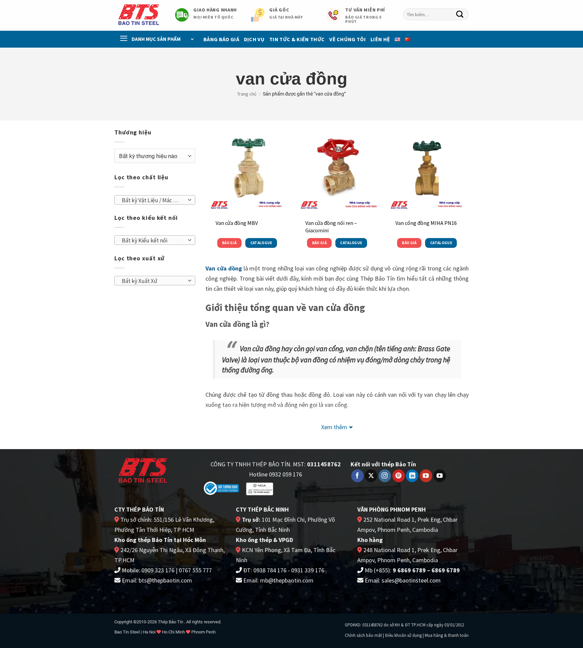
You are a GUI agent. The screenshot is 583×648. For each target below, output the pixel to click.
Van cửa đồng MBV (237, 222)
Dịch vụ (254, 39)
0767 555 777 (195, 570)
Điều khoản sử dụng (403, 635)
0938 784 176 (269, 570)
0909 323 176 (157, 570)
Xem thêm (334, 427)
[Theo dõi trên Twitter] (371, 475)
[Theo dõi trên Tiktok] (440, 475)
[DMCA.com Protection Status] (302, 488)
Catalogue (261, 242)
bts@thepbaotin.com (165, 580)
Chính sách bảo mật (363, 635)
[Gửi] (459, 14)
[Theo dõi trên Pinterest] (398, 475)
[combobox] (436, 14)
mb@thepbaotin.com (286, 580)
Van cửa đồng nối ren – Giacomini (331, 226)
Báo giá (229, 242)
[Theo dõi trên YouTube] (426, 475)
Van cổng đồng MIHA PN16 (426, 222)
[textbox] (153, 200)
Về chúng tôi (347, 39)
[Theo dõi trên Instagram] (385, 475)
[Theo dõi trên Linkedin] (412, 475)
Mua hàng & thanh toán (447, 635)
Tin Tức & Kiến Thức (297, 39)
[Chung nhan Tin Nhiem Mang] (259, 488)
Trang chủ (246, 94)
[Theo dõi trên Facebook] (357, 475)
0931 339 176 (307, 570)
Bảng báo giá (221, 39)
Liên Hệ (380, 39)
